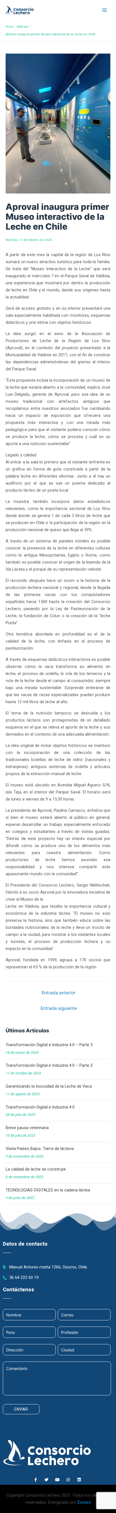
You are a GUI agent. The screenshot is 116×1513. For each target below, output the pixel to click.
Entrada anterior (58, 992)
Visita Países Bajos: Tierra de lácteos (40, 1148)
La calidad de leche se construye (36, 1169)
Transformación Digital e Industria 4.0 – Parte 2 (49, 1065)
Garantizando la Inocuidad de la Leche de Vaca (49, 1086)
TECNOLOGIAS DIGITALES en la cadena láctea (48, 1190)
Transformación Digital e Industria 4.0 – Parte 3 (49, 1044)
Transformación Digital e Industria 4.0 (40, 1107)
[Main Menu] (104, 10)
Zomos (84, 1502)
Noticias (12, 240)
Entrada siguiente (59, 1008)
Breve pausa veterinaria (27, 1127)
